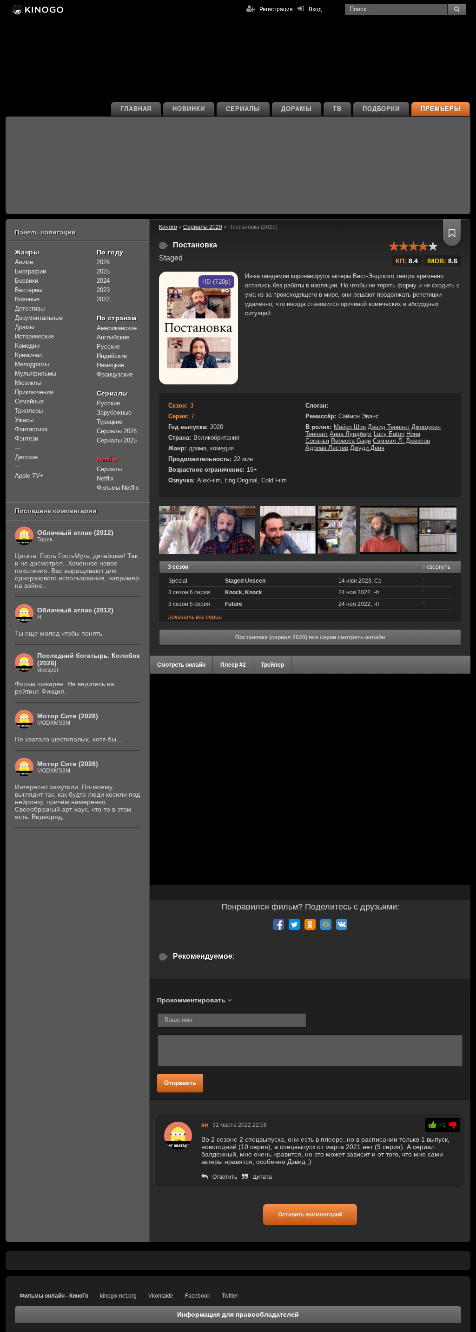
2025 (103, 271)
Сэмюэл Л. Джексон (401, 440)
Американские (117, 328)
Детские (26, 457)
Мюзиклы (28, 382)
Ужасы (24, 419)
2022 (103, 299)
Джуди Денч (367, 447)
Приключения (34, 392)
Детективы (30, 308)
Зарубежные (114, 412)
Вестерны (28, 289)
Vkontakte (160, 1296)
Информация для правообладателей (238, 1314)
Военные (27, 299)
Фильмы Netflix (118, 487)
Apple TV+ (29, 475)
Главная (136, 108)
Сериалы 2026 (117, 431)
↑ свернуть (436, 567)
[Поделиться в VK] (341, 924)
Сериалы (243, 108)
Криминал (29, 354)
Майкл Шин (350, 426)
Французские (115, 374)
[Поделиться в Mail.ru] (325, 924)
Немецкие (110, 365)
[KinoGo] (37, 9)
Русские (108, 346)
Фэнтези (26, 438)
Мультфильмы (35, 373)
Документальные (39, 317)
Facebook (197, 1296)
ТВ (337, 108)
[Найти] (456, 9)
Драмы (24, 327)
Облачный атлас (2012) (75, 532)
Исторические (34, 336)
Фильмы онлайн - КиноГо (54, 1296)
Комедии (27, 345)
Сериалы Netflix (109, 474)
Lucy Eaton (389, 433)
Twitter (230, 1296)
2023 (103, 289)
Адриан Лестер (326, 447)
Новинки (188, 108)
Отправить (180, 1082)
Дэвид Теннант (389, 426)
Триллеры (29, 410)
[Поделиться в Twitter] (294, 924)
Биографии (30, 271)
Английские (113, 337)
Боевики (26, 280)
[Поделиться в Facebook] (278, 924)
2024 (103, 280)
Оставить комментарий (310, 1214)
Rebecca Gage (351, 440)
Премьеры (441, 108)
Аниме (24, 262)
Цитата (262, 1177)
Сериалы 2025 (117, 440)
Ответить (224, 1177)
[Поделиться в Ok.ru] (310, 924)
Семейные (29, 401)
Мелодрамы (32, 364)
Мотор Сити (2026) (67, 716)
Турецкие (109, 421)
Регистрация (276, 9)
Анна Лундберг (351, 433)
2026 (103, 262)
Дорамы (296, 108)
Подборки (381, 108)
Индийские (112, 355)
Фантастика (31, 429)
